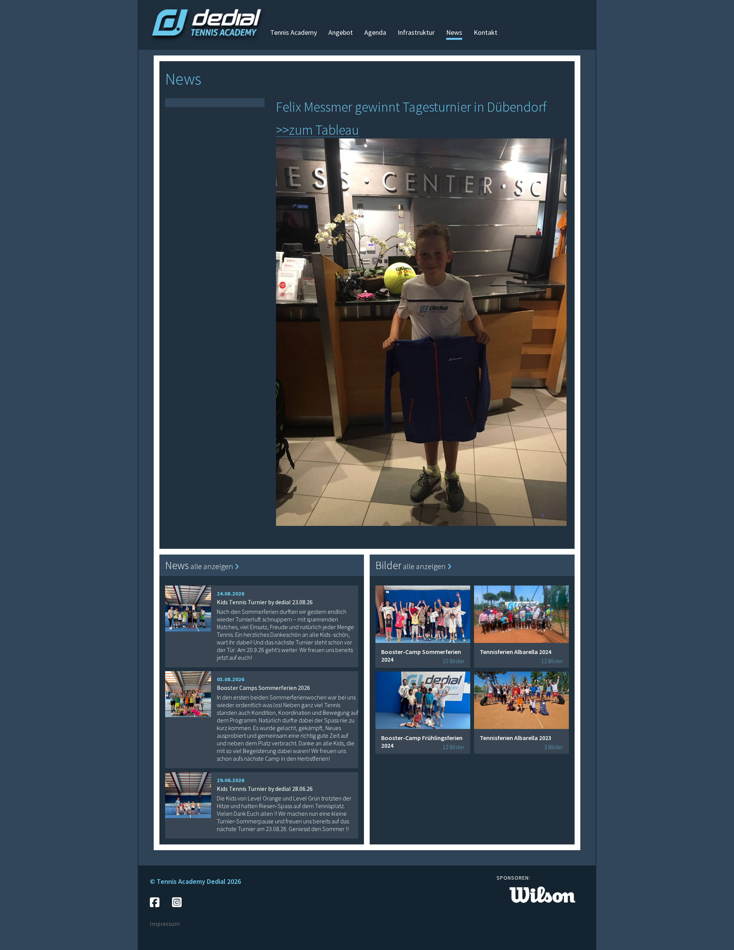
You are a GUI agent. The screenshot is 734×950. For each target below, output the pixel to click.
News (454, 32)
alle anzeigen (212, 566)
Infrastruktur (416, 32)
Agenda (375, 32)
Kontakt (485, 32)
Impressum (165, 923)
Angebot (340, 32)
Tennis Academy (293, 32)
